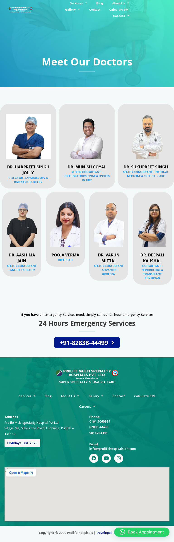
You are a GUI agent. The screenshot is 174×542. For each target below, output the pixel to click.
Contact (94, 9)
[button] (141, 532)
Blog (99, 3)
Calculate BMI (119, 9)
